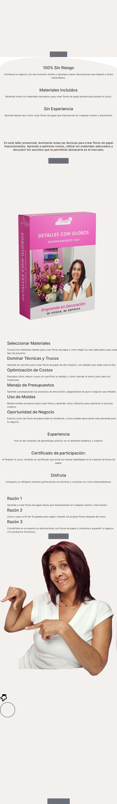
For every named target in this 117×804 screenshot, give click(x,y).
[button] (3, 153)
